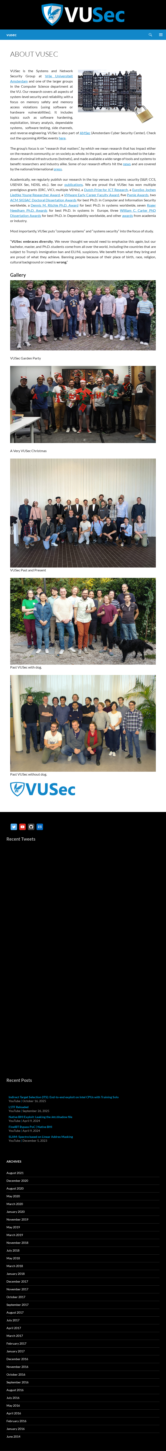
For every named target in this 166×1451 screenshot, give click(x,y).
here (62, 138)
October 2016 (15, 1374)
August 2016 (15, 1390)
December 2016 (17, 1359)
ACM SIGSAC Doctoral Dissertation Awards (43, 200)
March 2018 (14, 1266)
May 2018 (13, 1258)
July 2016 (12, 1398)
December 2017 (17, 1281)
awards (127, 215)
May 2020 (13, 1196)
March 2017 (14, 1335)
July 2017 (12, 1320)
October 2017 (15, 1297)
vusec (11, 34)
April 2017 (13, 1328)
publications (73, 184)
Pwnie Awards (137, 195)
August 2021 (15, 1173)
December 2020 (17, 1180)
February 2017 (16, 1343)
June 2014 (13, 1436)
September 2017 (17, 1304)
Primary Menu (161, 35)
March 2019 (14, 1235)
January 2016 (15, 1429)
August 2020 (15, 1188)
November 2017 (17, 1289)
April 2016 (13, 1413)
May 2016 (13, 1405)
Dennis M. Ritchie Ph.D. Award (54, 205)
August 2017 (15, 1312)
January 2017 (15, 1351)
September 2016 (17, 1382)
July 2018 (12, 1250)
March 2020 (14, 1204)
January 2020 (15, 1211)
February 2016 (16, 1421)
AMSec (85, 133)
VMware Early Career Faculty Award (91, 195)
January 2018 (15, 1273)
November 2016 (17, 1367)
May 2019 (13, 1227)
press (58, 169)
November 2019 (17, 1219)
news (127, 164)
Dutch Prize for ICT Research (106, 190)
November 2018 (17, 1242)
